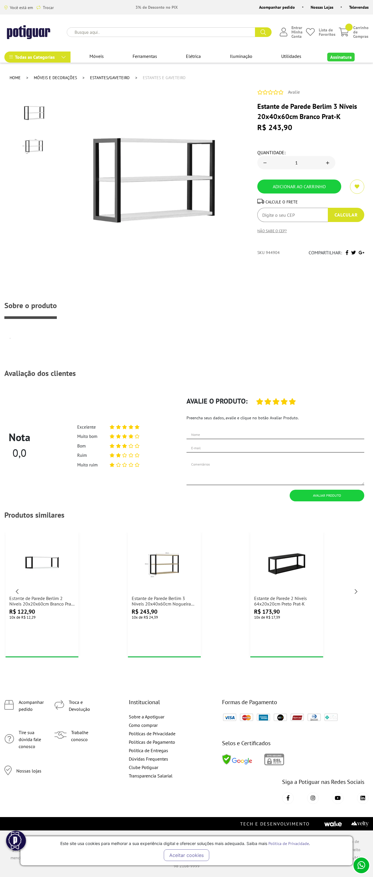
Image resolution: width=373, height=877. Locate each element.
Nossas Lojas (322, 7)
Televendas (359, 7)
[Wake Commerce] (333, 823)
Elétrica (193, 56)
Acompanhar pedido (277, 7)
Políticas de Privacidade (152, 733)
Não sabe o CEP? (272, 230)
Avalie (294, 92)
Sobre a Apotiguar (146, 717)
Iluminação (241, 56)
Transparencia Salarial (151, 776)
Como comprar (143, 725)
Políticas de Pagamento (152, 742)
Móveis (96, 56)
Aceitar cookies (186, 855)
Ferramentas (145, 56)
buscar (263, 32)
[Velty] (360, 823)
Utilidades (291, 56)
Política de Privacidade (288, 843)
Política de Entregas (148, 750)
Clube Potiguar (143, 767)
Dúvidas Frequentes (148, 759)
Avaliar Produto (327, 495)
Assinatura (341, 57)
